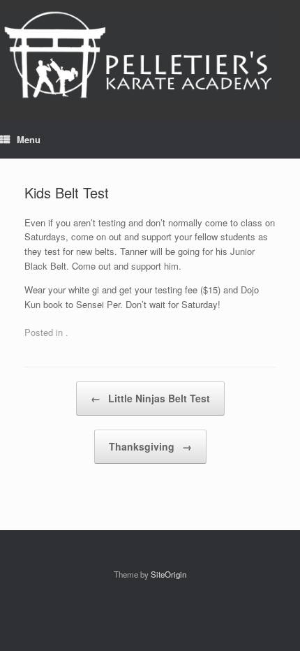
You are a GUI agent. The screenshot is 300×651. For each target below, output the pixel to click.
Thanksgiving (150, 446)
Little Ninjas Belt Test (150, 398)
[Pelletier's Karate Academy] (138, 50)
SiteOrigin (168, 574)
